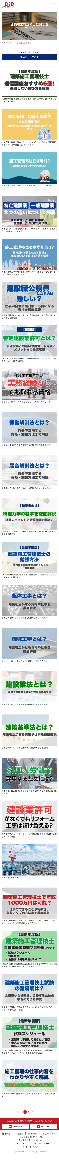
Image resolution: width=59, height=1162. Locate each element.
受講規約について (48, 1133)
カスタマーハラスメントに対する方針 (31, 1143)
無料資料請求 (17, 1126)
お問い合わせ (45, 1126)
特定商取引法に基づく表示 (31, 1136)
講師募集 (32, 1133)
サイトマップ (32, 1146)
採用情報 (19, 1133)
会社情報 (6, 1133)
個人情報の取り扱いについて (31, 1140)
